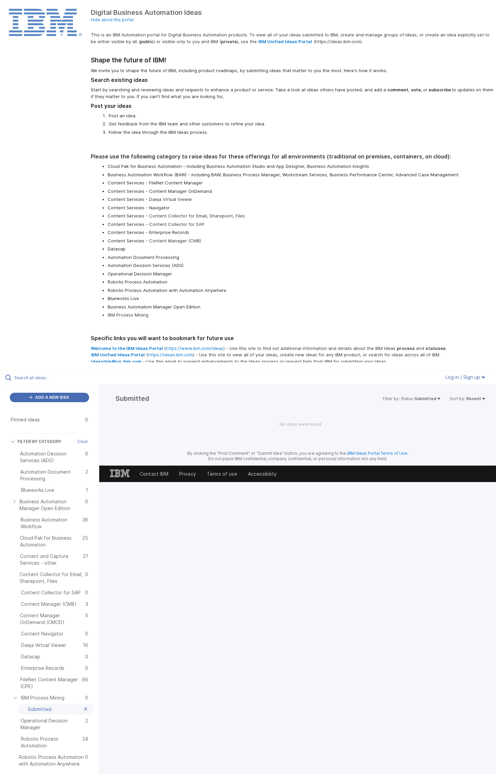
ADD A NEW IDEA (51, 397)
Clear (82, 441)
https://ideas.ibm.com (170, 354)
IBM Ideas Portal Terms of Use (377, 453)
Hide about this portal (112, 19)
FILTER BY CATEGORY (39, 441)
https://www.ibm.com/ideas (194, 348)
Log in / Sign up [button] (463, 377)
